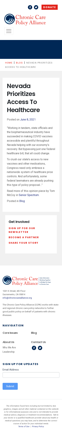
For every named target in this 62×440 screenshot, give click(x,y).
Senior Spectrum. (29, 195)
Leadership (9, 351)
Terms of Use (23, 426)
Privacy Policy (38, 426)
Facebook (30, 7)
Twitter (36, 7)
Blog (22, 201)
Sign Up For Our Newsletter (22, 230)
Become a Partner (24, 237)
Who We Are (9, 347)
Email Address (11, 369)
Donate (49, 7)
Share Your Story (23, 243)
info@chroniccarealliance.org (17, 298)
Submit (10, 386)
